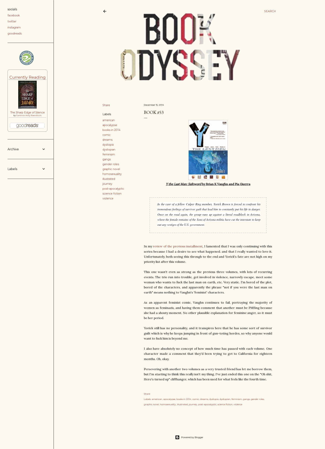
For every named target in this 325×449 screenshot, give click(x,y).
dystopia (108, 144)
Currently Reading (27, 77)
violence (108, 198)
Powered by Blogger (192, 437)
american (109, 120)
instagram (14, 27)
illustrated (109, 179)
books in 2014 (111, 130)
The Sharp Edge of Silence (27, 112)
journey (107, 183)
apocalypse (110, 125)
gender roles (111, 164)
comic (107, 135)
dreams (107, 139)
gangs (107, 159)
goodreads (15, 33)
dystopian (109, 149)
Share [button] (106, 105)
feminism (109, 154)
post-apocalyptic (113, 188)
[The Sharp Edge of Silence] (27, 107)
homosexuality (112, 174)
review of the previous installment (178, 246)
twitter (12, 21)
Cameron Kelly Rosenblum (29, 115)
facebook (14, 15)
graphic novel (111, 169)
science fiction (112, 193)
